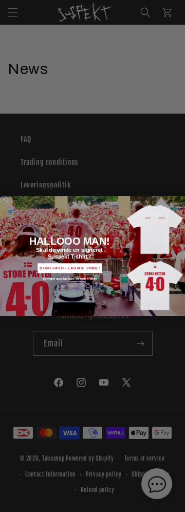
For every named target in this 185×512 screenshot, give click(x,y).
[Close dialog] (4, 199)
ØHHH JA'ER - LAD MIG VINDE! (70, 268)
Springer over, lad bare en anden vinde (70, 278)
